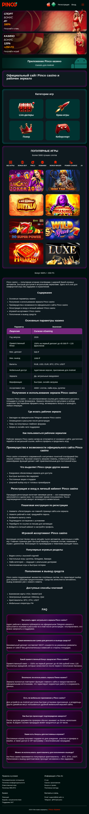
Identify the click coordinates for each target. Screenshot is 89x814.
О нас (46, 780)
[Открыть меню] (82, 4)
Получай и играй (11, 51)
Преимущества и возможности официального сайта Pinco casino (38, 305)
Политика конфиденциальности (13, 783)
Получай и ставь (11, 29)
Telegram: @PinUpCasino (53, 800)
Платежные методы (51, 788)
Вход (74, 5)
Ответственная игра (9, 785)
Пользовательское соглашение (13, 780)
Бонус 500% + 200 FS (44, 273)
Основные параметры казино (22, 299)
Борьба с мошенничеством (11, 800)
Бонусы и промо (50, 785)
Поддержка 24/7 (8, 802)
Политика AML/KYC (9, 788)
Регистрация (63, 5)
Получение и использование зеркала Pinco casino (31, 302)
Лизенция (5, 797)
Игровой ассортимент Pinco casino (24, 311)
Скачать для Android (44, 65)
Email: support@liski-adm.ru (54, 797)
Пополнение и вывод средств (22, 314)
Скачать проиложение (52, 783)
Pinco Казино (54, 809)
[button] (85, 804)
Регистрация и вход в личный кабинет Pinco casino (32, 308)
